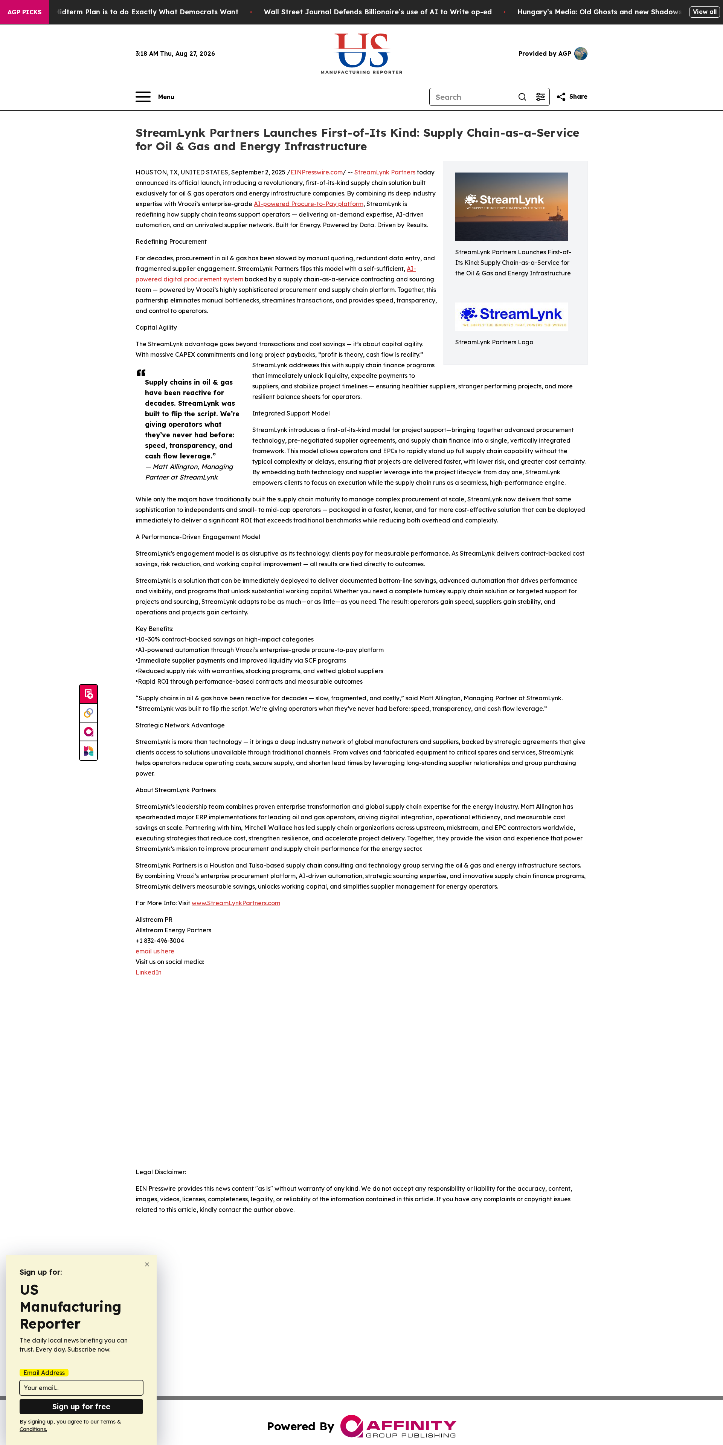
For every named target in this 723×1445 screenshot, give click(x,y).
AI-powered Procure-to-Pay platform (308, 204)
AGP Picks (24, 12)
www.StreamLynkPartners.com (236, 903)
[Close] (147, 1264)
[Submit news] (88, 694)
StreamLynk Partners (384, 172)
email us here (155, 951)
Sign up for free (81, 1406)
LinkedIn (149, 972)
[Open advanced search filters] (540, 96)
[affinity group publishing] (88, 731)
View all (705, 11)
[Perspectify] (88, 713)
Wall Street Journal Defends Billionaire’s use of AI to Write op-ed (378, 12)
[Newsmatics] (88, 750)
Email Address (44, 1372)
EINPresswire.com (316, 172)
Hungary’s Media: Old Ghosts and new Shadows (599, 12)
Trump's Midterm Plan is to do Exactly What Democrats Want (131, 12)
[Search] (522, 96)
